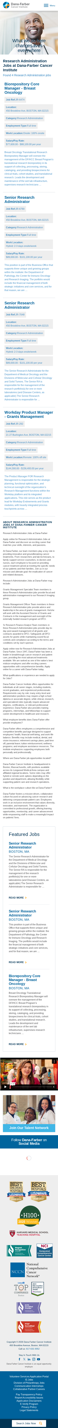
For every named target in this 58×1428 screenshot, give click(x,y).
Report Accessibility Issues (29, 1398)
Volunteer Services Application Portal (29, 1376)
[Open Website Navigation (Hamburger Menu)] (48, 5)
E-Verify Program (29, 1404)
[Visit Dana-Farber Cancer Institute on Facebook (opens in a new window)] (19, 1359)
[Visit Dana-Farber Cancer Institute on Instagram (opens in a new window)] (33, 1359)
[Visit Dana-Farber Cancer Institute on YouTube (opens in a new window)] (38, 1359)
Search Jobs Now (29, 1423)
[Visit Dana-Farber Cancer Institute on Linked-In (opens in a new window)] (29, 1359)
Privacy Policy (29, 1407)
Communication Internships (29, 1386)
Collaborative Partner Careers (29, 1389)
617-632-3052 (33, 1349)
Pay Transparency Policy (29, 1394)
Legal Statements (29, 1410)
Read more (18, 898)
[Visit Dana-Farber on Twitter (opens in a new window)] (24, 1359)
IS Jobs (29, 1380)
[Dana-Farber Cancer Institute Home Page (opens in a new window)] (16, 5)
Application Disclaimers (29, 1401)
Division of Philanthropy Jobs (29, 1383)
